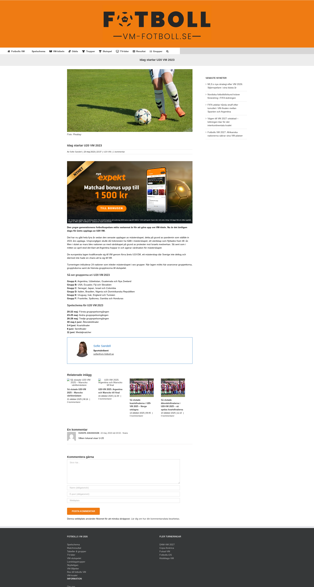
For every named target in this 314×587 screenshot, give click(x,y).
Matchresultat (74, 549)
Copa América (166, 549)
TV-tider (71, 556)
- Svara (124, 434)
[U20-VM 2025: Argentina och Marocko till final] (113, 379)
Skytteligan (72, 566)
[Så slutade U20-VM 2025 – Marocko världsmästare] (80, 379)
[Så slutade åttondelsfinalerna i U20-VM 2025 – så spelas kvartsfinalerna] (179, 379)
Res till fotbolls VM (76, 573)
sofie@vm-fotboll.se (103, 354)
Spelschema (73, 546)
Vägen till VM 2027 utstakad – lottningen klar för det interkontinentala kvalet (223, 122)
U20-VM (107, 152)
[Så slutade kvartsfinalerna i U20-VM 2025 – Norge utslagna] (146, 379)
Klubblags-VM (166, 559)
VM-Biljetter (73, 570)
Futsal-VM (164, 553)
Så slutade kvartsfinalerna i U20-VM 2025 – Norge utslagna (145, 404)
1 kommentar (119, 152)
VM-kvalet (72, 577)
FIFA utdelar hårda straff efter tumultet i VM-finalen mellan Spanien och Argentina (223, 108)
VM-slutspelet (74, 559)
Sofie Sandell (76, 152)
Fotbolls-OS (165, 556)
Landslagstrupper (76, 563)
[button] (167, 51)
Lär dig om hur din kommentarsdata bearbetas (155, 520)
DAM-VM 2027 (167, 546)
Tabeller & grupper (76, 553)
